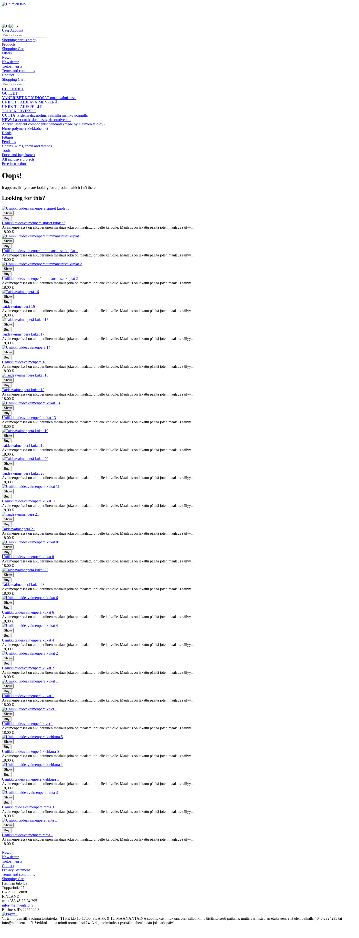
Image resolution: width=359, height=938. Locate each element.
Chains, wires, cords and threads (27, 146)
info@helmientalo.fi (17, 905)
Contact (8, 75)
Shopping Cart (13, 49)
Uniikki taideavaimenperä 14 (24, 362)
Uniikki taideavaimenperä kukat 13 (29, 418)
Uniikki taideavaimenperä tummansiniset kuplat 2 (40, 278)
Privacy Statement (16, 870)
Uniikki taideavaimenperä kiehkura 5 (30, 751)
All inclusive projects (18, 159)
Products (8, 44)
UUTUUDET (13, 89)
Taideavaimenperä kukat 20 (23, 473)
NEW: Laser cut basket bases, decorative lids (36, 120)
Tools (6, 150)
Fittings (7, 137)
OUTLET (10, 93)
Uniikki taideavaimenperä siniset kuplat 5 (33, 223)
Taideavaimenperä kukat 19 (23, 445)
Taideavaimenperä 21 (18, 529)
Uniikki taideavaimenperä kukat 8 (28, 557)
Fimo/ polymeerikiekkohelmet (25, 128)
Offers (7, 53)
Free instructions (14, 164)
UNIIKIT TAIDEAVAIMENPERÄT (31, 102)
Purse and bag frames (18, 155)
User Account (12, 30)
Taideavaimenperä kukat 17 (23, 334)
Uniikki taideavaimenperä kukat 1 (28, 696)
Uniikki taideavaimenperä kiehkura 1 (30, 779)
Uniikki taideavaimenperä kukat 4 (28, 640)
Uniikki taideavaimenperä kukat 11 (29, 501)
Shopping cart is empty (19, 40)
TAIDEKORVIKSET (19, 111)
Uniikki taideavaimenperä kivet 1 (27, 724)
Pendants (9, 142)
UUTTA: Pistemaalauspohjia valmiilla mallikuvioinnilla (45, 115)
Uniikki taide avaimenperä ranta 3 (28, 807)
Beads (6, 133)
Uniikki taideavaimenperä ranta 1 (27, 835)
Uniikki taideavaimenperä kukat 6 (28, 612)
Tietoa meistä (12, 66)
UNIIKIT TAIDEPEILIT (22, 106)
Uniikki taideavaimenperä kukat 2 (28, 668)
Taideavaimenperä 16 (18, 306)
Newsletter (10, 62)
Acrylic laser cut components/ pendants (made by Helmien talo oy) (53, 124)
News (6, 57)
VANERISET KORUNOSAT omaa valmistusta (39, 98)
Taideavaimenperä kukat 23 (23, 584)
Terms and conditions (18, 71)
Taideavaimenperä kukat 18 (23, 390)
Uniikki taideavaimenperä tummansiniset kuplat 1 (40, 251)
